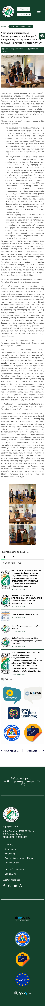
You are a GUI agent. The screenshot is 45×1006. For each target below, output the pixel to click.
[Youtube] (16, 885)
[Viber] (22, 885)
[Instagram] (11, 885)
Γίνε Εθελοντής (12, 863)
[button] (42, 36)
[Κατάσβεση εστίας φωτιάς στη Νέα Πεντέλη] (5, 628)
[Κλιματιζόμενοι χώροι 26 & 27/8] (5, 616)
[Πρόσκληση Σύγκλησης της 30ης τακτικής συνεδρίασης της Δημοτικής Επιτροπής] (5, 642)
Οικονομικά (10, 849)
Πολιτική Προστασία (14, 869)
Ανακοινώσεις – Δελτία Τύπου (19, 858)
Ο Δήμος (9, 844)
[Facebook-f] (5, 885)
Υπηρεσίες (10, 853)
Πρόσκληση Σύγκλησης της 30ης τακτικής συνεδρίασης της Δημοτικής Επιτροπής (26, 640)
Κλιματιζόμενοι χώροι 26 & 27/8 (24, 614)
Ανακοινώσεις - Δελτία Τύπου (14, 49)
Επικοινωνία (10, 874)
